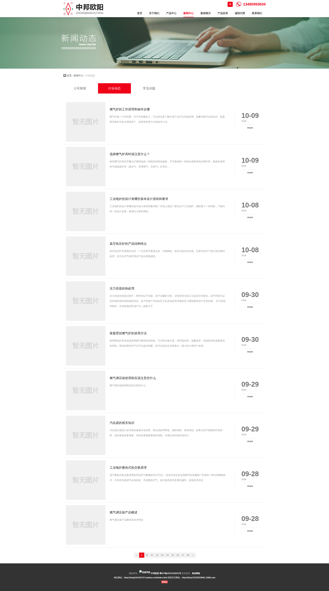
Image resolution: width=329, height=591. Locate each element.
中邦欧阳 (154, 573)
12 (157, 555)
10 (147, 555)
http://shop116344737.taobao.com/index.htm (145, 577)
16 (177, 555)
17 (183, 555)
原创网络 (196, 573)
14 (167, 555)
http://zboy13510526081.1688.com (198, 577)
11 (152, 555)
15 (172, 555)
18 (188, 555)
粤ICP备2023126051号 (170, 573)
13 (162, 555)
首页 (69, 75)
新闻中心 (78, 75)
